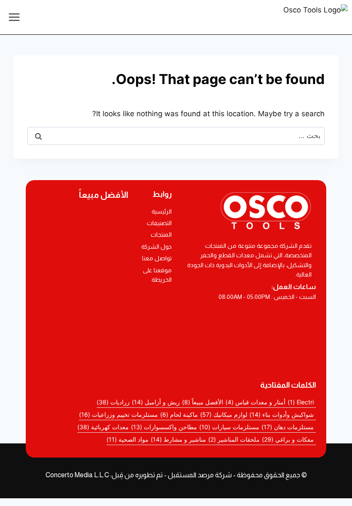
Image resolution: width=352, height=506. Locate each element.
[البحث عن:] (176, 135)
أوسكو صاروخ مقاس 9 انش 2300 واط (82, 325)
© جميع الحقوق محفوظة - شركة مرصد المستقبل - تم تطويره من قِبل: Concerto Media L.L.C (176, 475)
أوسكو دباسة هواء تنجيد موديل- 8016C (82, 277)
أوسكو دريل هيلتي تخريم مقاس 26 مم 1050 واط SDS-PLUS (82, 353)
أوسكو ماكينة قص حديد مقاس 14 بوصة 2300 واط (82, 300)
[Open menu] (14, 17)
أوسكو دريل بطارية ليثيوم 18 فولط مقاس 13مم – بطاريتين (82, 224)
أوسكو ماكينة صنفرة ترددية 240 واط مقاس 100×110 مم (82, 253)
